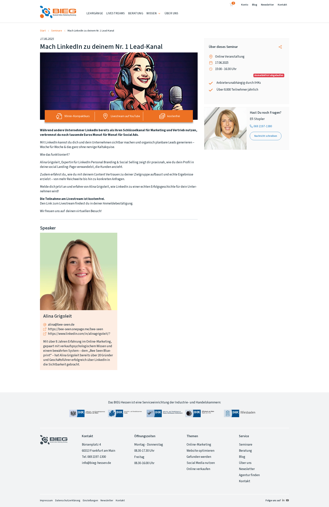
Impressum (46, 500)
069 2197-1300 (96, 457)
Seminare (56, 31)
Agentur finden (249, 475)
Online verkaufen (198, 469)
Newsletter (267, 4)
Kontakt (282, 4)
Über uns (245, 463)
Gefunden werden (199, 457)
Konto (244, 4)
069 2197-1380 (263, 126)
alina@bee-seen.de (61, 324)
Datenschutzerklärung (67, 500)
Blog (254, 4)
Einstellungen (90, 500)
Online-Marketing (199, 444)
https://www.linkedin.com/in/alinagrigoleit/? (79, 334)
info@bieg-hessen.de (96, 463)
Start (43, 31)
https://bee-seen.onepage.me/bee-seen (75, 329)
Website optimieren (200, 450)
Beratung (245, 450)
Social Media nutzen (201, 463)
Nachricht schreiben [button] (265, 136)
